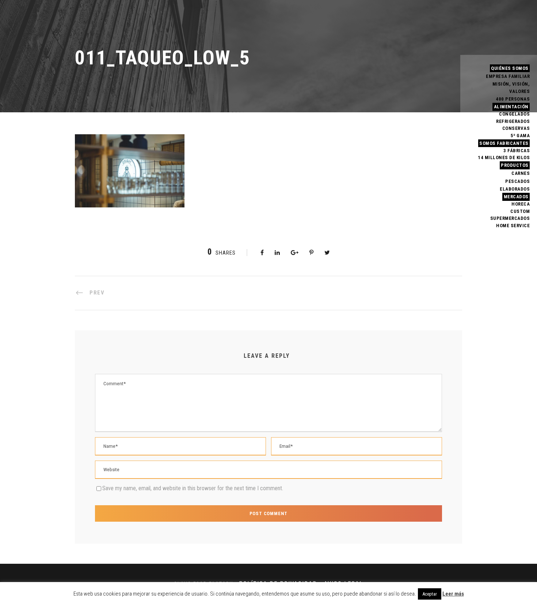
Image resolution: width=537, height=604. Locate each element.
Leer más (453, 593)
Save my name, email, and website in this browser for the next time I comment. (192, 488)
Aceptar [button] (429, 594)
